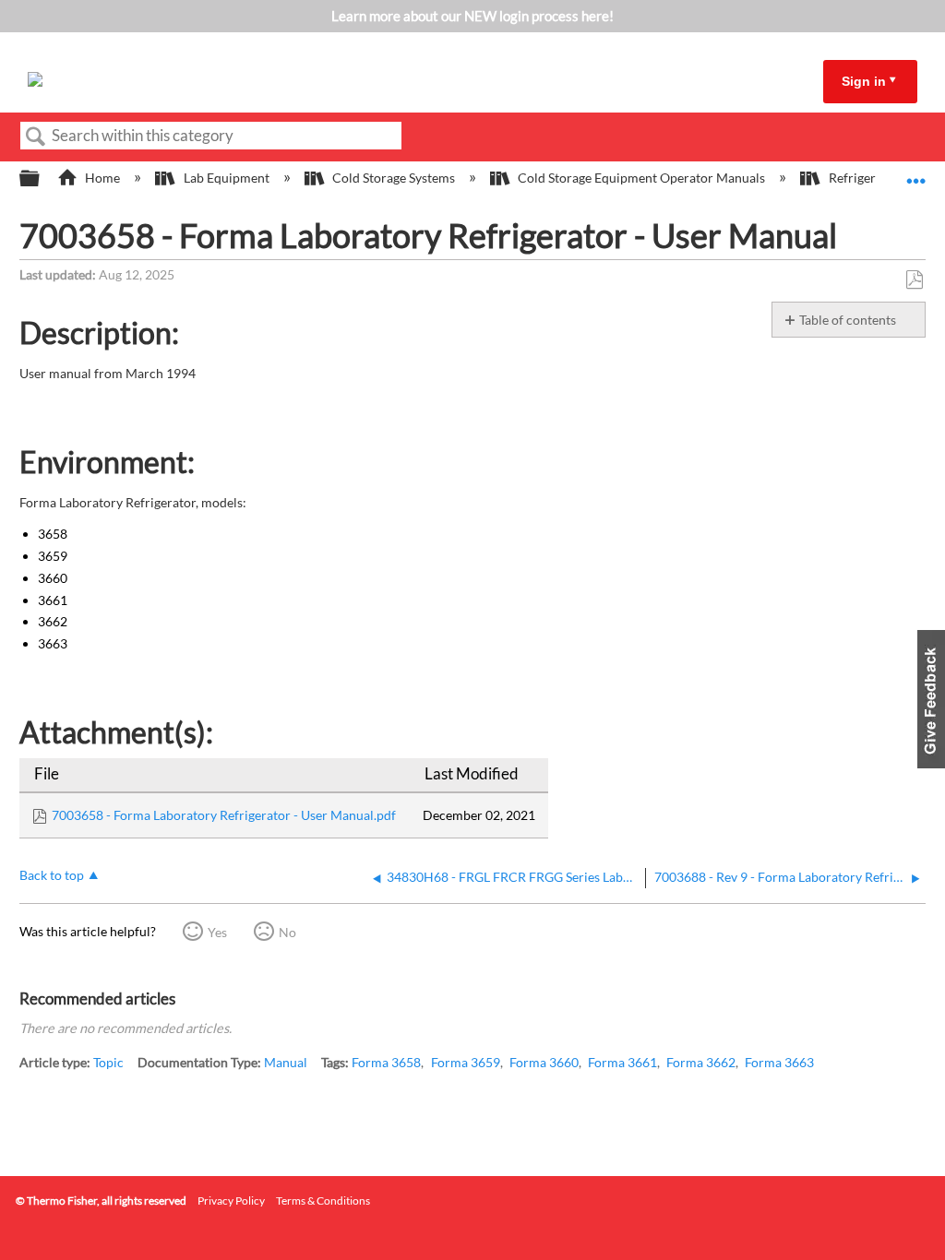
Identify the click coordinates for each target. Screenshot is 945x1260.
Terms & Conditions (323, 1200)
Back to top (51, 875)
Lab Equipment (226, 177)
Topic (108, 1062)
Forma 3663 (779, 1062)
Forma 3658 (386, 1062)
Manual (285, 1062)
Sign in (864, 81)
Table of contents (847, 319)
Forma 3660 (544, 1062)
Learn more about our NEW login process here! (472, 15)
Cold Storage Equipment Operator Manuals (641, 177)
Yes (217, 932)
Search (36, 137)
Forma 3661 (622, 1062)
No (287, 932)
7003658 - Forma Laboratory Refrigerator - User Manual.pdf (224, 815)
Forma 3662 (701, 1062)
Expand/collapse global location (916, 172)
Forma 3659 (465, 1062)
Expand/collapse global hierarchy (41, 179)
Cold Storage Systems (393, 177)
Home (102, 177)
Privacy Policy (231, 1200)
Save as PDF (914, 280)
